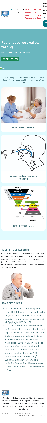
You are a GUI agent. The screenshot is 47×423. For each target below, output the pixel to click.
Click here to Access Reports (28, 14)
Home (13, 10)
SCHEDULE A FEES (10, 59)
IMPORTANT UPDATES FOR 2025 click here (38, 14)
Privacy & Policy (24, 415)
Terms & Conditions (39, 415)
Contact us (20, 11)
